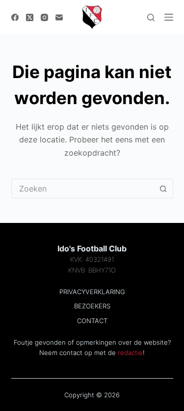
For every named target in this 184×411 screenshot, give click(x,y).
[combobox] (83, 188)
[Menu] (168, 17)
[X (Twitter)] (29, 17)
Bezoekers (92, 306)
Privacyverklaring (92, 292)
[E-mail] (59, 17)
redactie (130, 352)
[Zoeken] (151, 17)
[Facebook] (15, 17)
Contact (92, 321)
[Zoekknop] (163, 188)
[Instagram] (44, 17)
